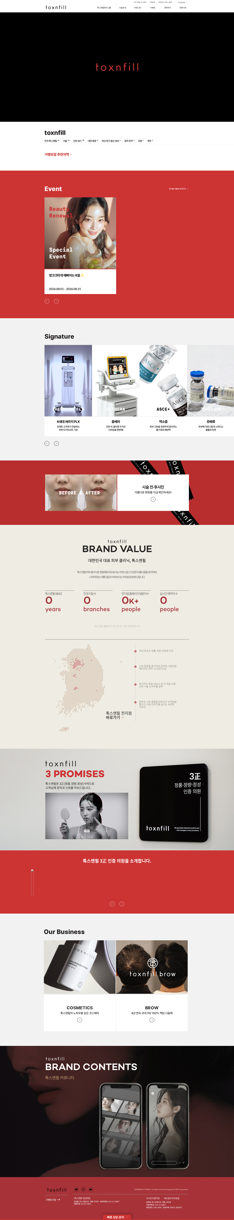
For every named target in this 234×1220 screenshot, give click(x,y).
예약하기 (167, 7)
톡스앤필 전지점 (119, 716)
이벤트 (152, 7)
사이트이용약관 (153, 1198)
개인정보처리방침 (171, 1198)
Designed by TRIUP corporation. (177, 1189)
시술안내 (122, 7)
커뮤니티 (137, 7)
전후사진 (183, 7)
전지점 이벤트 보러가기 (177, 189)
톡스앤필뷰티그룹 (104, 7)
